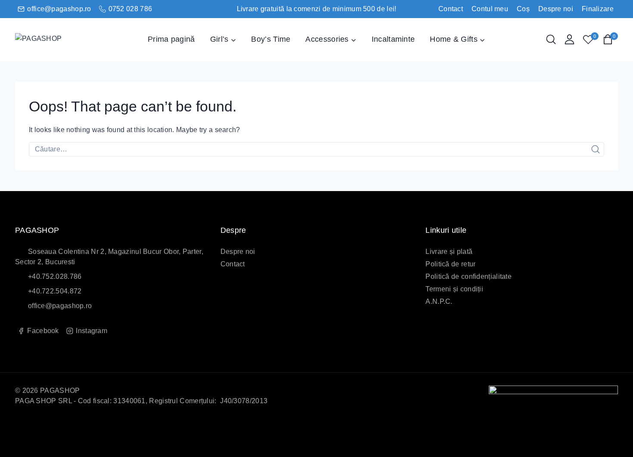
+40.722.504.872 (55, 291)
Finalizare (598, 8)
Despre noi (555, 8)
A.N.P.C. (438, 301)
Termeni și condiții (454, 289)
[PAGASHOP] (58, 39)
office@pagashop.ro (60, 305)
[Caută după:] (316, 149)
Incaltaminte (393, 39)
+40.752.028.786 (55, 276)
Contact (450, 8)
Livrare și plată (448, 251)
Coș (523, 8)
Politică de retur (450, 264)
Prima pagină (171, 39)
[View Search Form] (551, 39)
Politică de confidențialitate (468, 276)
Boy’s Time (270, 39)
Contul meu (490, 8)
